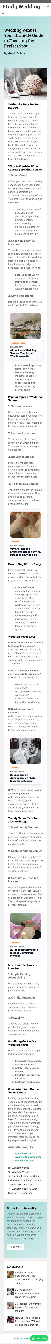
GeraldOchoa (16, 53)
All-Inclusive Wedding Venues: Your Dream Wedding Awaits (23, 353)
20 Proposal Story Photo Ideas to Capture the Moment (24, 952)
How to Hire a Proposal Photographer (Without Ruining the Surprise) (27, 1321)
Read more (16, 1246)
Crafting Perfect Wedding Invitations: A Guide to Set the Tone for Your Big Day (24, 1180)
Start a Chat (41, 1338)
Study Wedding (21, 6)
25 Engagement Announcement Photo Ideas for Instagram (23, 778)
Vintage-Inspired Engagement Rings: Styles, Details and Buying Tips (25, 551)
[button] (48, 6)
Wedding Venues (21, 1172)
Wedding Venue (20, 1167)
